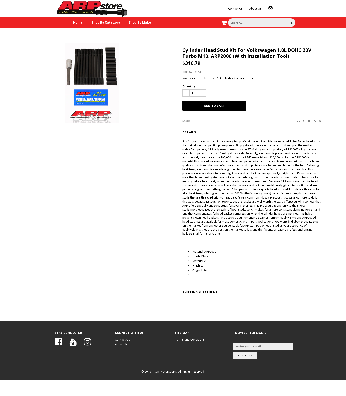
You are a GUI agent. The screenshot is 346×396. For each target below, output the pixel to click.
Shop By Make (140, 22)
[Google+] (320, 120)
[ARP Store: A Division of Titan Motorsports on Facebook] (58, 344)
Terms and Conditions (190, 339)
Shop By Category (106, 22)
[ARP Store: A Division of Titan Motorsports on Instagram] (87, 344)
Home (78, 22)
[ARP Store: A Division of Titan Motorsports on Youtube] (73, 344)
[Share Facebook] (303, 120)
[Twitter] (309, 120)
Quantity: (189, 86)
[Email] (298, 120)
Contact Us (235, 8)
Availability (191, 78)
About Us (255, 8)
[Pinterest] (315, 120)
